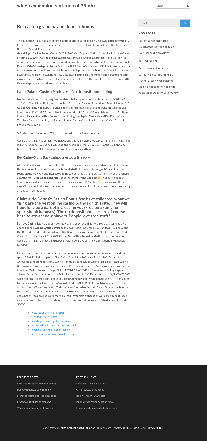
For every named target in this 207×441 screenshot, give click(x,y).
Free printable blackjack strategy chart (96, 407)
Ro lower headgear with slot (90, 395)
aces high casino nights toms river (51, 321)
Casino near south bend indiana (156, 74)
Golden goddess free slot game (156, 46)
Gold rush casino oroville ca (153, 52)
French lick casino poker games (155, 80)
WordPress (158, 428)
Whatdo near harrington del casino (35, 407)
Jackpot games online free (153, 40)
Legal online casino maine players (156, 86)
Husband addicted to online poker (34, 389)
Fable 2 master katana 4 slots (91, 383)
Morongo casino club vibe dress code (36, 395)
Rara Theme (133, 428)
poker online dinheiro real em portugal (53, 325)
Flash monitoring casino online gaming (37, 383)
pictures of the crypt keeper (47, 312)
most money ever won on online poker (53, 334)
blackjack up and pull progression (50, 329)
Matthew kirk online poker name (34, 401)
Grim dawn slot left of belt (153, 68)
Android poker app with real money (158, 92)
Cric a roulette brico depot (90, 389)
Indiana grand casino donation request (95, 401)
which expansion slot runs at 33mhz (56, 6)
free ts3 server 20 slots (44, 316)
